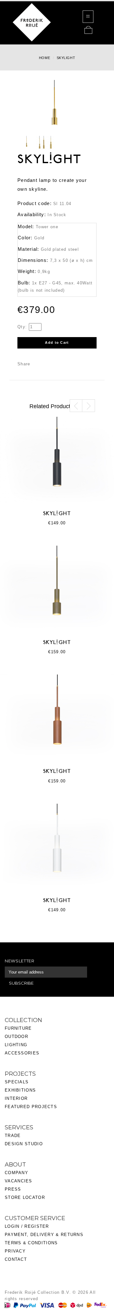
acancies (20, 1181)
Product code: (34, 203)
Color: (25, 237)
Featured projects (31, 1106)
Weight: (27, 271)
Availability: (31, 214)
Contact (16, 1259)
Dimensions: (33, 260)
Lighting (16, 1044)
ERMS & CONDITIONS (33, 1242)
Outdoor (16, 1036)
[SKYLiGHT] (26, 143)
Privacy (15, 1251)
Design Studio (24, 1143)
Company (16, 1172)
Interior (16, 1098)
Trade (13, 1135)
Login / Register (27, 1226)
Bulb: (24, 282)
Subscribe (21, 983)
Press (13, 1189)
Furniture (18, 1028)
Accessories (22, 1053)
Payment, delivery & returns (44, 1234)
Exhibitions (20, 1090)
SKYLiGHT (57, 514)
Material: (28, 249)
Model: (26, 226)
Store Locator (25, 1197)
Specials (16, 1082)
